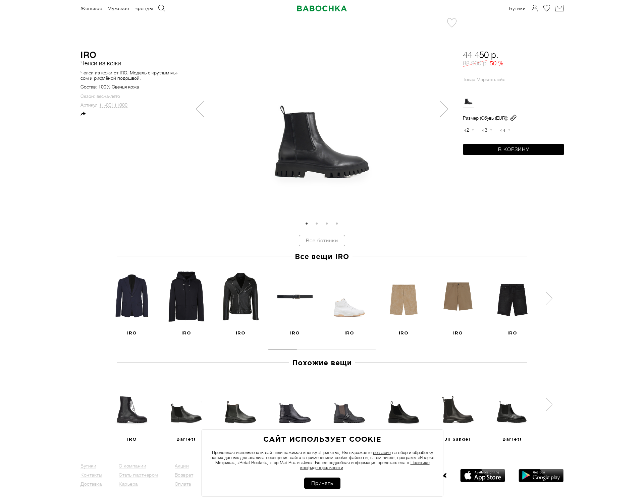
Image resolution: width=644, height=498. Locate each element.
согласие (382, 452)
